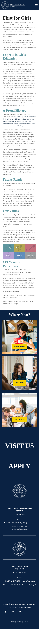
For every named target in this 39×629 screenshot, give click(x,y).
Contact (6, 604)
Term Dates (14, 604)
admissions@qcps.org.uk (19, 529)
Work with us (20, 419)
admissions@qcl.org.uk (28, 585)
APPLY (20, 466)
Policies (32, 604)
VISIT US (19, 446)
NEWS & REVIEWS (19, 346)
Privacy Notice (12, 607)
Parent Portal (23, 604)
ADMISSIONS (19, 383)
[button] (36, 5)
